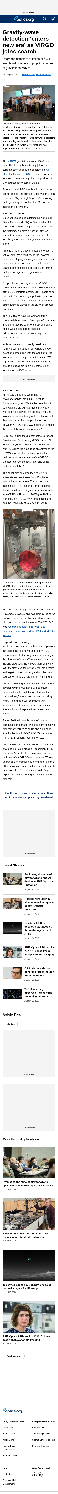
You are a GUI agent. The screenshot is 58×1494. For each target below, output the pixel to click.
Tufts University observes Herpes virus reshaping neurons (38, 993)
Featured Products (40, 1446)
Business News (10, 1434)
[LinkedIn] (40, 1474)
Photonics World (10, 1455)
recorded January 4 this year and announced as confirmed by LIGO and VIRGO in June (29, 631)
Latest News (8, 1427)
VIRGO (12, 161)
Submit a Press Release (43, 1440)
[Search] (44, 19)
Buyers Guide (38, 1427)
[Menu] (4, 19)
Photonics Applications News (36, 74)
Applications (10, 1024)
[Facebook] (34, 1474)
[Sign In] (53, 19)
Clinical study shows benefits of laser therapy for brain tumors (39, 972)
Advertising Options (41, 1434)
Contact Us (8, 1474)
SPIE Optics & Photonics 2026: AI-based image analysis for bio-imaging (39, 951)
